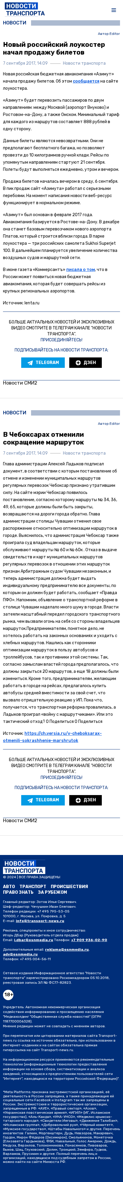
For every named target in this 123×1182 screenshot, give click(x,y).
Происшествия (69, 886)
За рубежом (52, 892)
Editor (115, 34)
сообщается (86, 81)
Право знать (18, 892)
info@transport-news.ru (40, 921)
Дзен (90, 362)
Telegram (47, 362)
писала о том (80, 269)
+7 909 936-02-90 (89, 940)
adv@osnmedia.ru (20, 954)
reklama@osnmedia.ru (67, 949)
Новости (14, 23)
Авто (9, 886)
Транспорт (32, 886)
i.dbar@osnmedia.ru (33, 940)
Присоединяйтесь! (61, 340)
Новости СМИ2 (20, 383)
